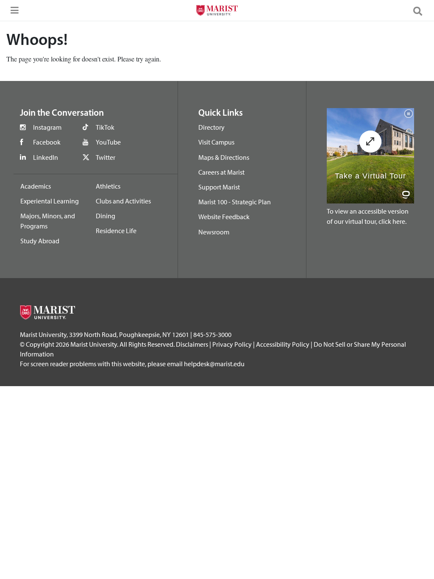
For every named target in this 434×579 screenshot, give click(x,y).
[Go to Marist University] (216, 11)
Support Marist (219, 187)
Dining (105, 216)
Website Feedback (224, 216)
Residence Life (116, 230)
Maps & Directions (223, 157)
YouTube (108, 142)
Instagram (47, 127)
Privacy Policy (232, 344)
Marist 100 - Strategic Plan (234, 202)
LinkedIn (45, 157)
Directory (211, 127)
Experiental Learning (49, 201)
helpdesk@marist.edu (214, 363)
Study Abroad (39, 241)
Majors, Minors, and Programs (47, 221)
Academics (35, 186)
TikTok (105, 127)
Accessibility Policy (282, 344)
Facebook (47, 142)
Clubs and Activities (123, 201)
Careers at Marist (221, 172)
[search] (421, 10)
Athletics (108, 186)
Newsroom (213, 232)
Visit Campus (216, 142)
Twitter (105, 157)
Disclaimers (192, 344)
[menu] (12, 12)
